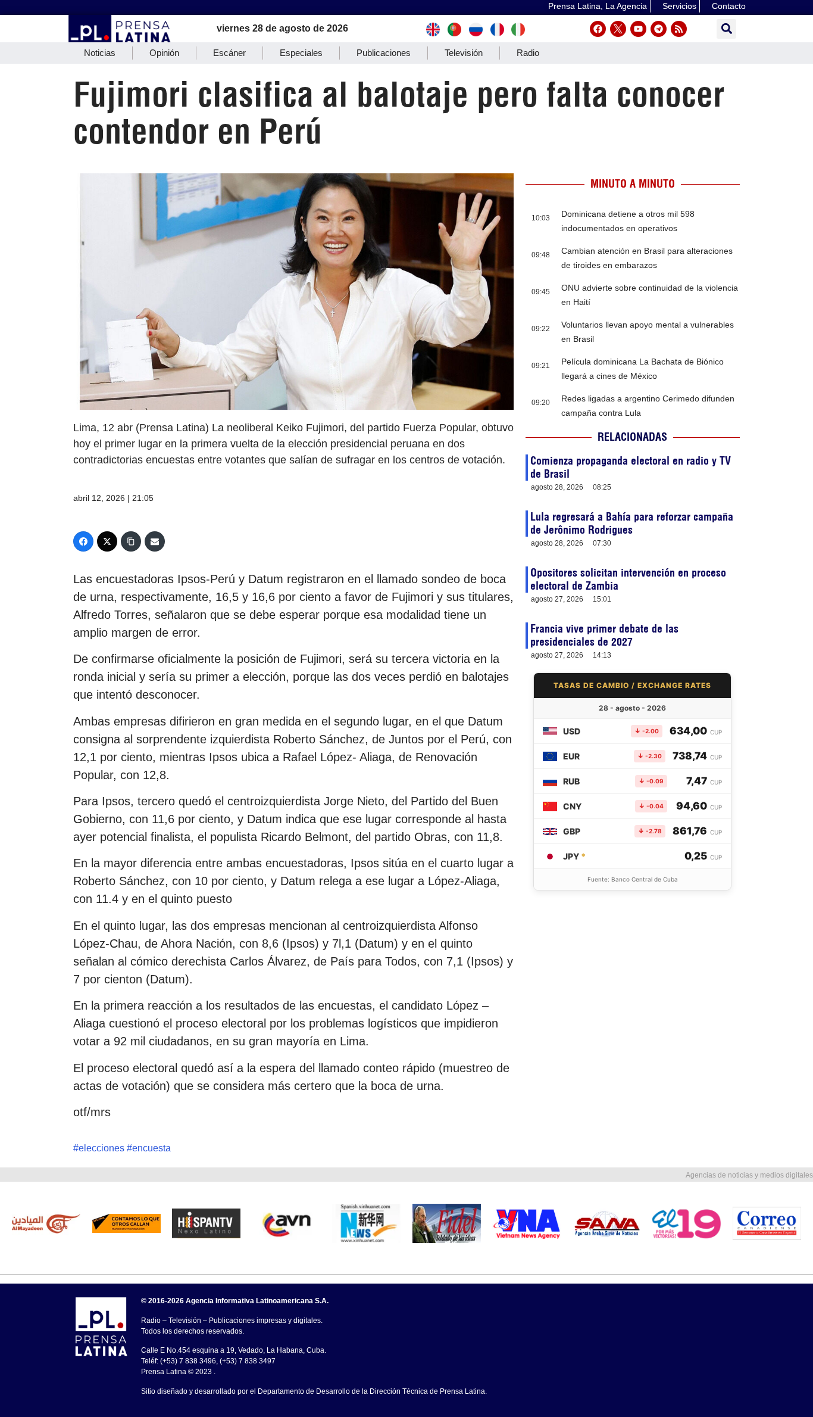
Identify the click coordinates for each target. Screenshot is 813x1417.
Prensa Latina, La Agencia (597, 6)
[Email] (155, 541)
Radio (528, 53)
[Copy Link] (131, 541)
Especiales (301, 53)
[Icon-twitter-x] (618, 29)
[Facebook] (598, 29)
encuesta (151, 1148)
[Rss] (679, 29)
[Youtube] (638, 29)
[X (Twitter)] (107, 541)
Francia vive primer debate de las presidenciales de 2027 (604, 635)
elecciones (101, 1148)
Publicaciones (384, 53)
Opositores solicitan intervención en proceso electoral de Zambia (628, 579)
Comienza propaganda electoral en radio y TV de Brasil (630, 467)
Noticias (99, 53)
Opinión (164, 53)
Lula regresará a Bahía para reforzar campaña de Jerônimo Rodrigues (631, 523)
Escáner (229, 53)
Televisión (464, 53)
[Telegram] (659, 29)
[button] (726, 29)
